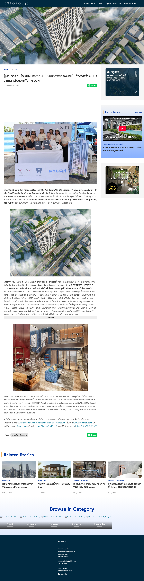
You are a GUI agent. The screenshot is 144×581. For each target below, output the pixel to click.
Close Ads (50, 318)
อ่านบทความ (88, 3)
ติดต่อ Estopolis (63, 549)
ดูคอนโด (101, 3)
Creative (76, 523)
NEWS (6, 69)
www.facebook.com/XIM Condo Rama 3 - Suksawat (41, 423)
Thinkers (53, 523)
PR (16, 69)
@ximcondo (22, 426)
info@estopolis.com (65, 570)
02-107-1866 (62, 563)
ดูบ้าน (109, 3)
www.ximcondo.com (82, 423)
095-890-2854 (63, 554)
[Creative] (76, 517)
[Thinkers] (54, 517)
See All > (138, 112)
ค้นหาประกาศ (129, 3)
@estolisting (64, 556)
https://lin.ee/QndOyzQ (46, 426)
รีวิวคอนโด (117, 3)
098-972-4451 (63, 568)
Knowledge (99, 523)
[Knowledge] (100, 517)
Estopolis (63, 574)
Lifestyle (31, 523)
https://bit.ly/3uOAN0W (86, 426)
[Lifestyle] (31, 517)
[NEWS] (10, 517)
